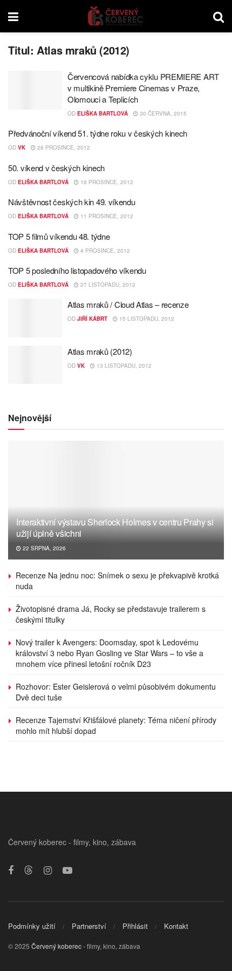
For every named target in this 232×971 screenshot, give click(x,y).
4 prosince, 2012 (104, 250)
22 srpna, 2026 (43, 548)
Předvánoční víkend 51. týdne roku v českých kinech (97, 133)
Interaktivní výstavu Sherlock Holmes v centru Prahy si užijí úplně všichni (115, 528)
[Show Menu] (13, 16)
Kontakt (176, 926)
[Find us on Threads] (28, 870)
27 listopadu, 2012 (107, 284)
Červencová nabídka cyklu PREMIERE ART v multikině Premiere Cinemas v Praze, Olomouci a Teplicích (143, 88)
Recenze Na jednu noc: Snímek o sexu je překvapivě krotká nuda (117, 580)
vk (21, 147)
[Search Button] (218, 16)
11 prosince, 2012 (106, 216)
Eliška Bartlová (102, 113)
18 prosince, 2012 (106, 182)
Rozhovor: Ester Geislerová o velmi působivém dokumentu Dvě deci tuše (116, 692)
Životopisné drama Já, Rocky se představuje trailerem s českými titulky (111, 614)
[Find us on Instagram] (48, 870)
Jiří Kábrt (92, 318)
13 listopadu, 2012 (123, 365)
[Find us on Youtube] (67, 870)
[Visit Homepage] (115, 16)
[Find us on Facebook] (10, 870)
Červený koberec (56, 945)
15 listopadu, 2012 (146, 318)
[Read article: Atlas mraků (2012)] (35, 365)
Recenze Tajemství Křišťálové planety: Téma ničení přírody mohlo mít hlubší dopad (116, 725)
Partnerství (89, 926)
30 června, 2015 (162, 113)
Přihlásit (135, 926)
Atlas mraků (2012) (99, 351)
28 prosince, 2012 (63, 147)
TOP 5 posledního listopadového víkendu (77, 270)
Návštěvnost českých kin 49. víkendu (71, 201)
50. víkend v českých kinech (56, 167)
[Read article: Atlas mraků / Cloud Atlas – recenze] (35, 318)
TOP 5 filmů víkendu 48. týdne (59, 236)
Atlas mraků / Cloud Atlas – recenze (128, 304)
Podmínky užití (32, 926)
